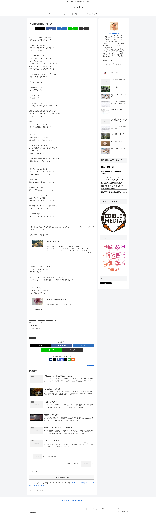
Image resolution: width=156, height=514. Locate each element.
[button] (84, 28)
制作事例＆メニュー (106, 509)
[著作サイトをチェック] (50, 359)
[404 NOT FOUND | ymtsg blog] (37, 301)
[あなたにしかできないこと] (37, 243)
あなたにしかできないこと (56, 241)
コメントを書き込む (62, 477)
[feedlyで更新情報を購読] (69, 359)
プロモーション (41, 338)
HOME (89, 509)
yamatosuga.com (37, 254)
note (126, 509)
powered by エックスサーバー (72, 500)
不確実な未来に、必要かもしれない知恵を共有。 (59, 304)
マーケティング (50, 338)
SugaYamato (114, 33)
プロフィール (95, 509)
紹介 (71, 338)
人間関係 (59, 338)
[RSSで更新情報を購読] (73, 359)
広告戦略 (65, 338)
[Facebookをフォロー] (58, 359)
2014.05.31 (89, 254)
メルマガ (33, 338)
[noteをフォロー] (65, 359)
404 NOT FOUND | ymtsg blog (57, 299)
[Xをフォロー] (54, 359)
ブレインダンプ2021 (118, 509)
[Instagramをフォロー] (62, 359)
